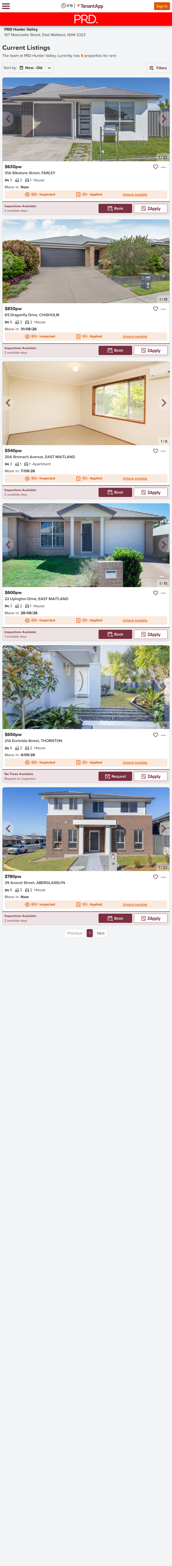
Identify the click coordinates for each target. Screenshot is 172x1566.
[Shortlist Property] (155, 166)
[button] (8, 119)
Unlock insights (135, 194)
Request (119, 776)
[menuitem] (34, 67)
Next (101, 933)
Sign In (162, 6)
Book (118, 208)
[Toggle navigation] (6, 6)
